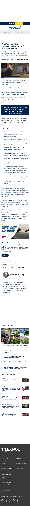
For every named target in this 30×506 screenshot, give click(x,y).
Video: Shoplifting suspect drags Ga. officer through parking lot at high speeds (10, 389)
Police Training (5, 40)
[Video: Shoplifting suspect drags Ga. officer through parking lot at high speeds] (25, 388)
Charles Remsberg (22, 59)
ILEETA (4, 267)
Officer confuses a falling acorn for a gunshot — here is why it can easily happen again (13, 243)
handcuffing (7, 134)
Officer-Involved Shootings (7, 240)
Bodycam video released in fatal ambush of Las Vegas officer (16, 351)
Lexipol (11, 496)
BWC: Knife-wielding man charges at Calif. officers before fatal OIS (10, 398)
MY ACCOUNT (19, 23)
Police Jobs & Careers (6, 404)
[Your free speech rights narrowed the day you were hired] (25, 406)
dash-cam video (12, 166)
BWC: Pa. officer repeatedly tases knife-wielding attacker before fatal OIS (14, 357)
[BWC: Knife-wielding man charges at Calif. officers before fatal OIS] (25, 397)
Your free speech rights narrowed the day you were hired (10, 407)
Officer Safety (12, 267)
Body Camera (4, 386)
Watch (5, 255)
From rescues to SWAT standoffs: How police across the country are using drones (15, 346)
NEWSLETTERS (11, 23)
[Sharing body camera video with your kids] (25, 380)
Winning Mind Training (18, 94)
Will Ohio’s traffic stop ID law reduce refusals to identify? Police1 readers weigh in (15, 368)
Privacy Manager (5, 490)
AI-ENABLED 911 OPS (18, 32)
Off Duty (3, 378)
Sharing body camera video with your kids (10, 380)
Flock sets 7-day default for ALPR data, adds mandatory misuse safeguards (15, 362)
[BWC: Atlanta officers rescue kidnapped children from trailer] (25, 414)
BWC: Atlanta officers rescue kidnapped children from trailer (9, 415)
